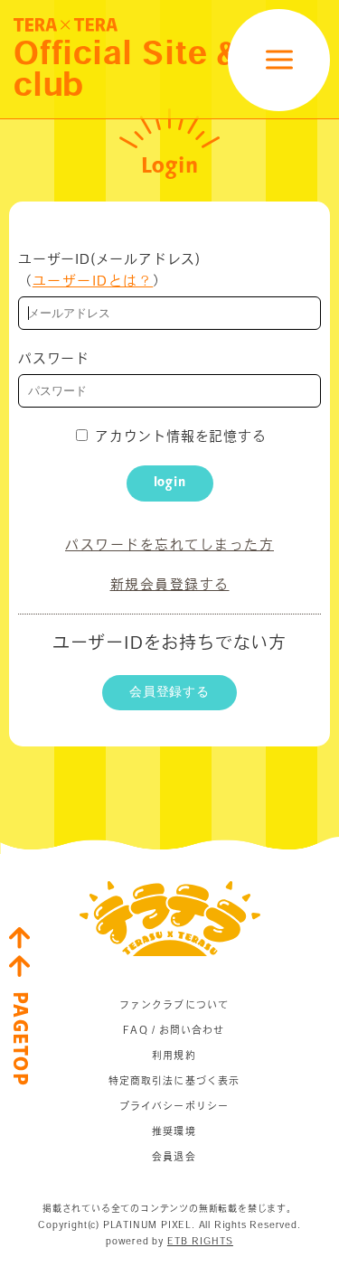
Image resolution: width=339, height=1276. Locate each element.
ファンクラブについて (174, 1004)
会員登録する (169, 692)
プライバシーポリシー (174, 1106)
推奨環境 (173, 1131)
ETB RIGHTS (200, 1240)
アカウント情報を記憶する (178, 436)
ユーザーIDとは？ (93, 280)
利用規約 (173, 1055)
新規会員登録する (170, 584)
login (170, 482)
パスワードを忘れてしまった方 (169, 544)
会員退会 (173, 1156)
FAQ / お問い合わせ (173, 1030)
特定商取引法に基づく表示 (174, 1080)
